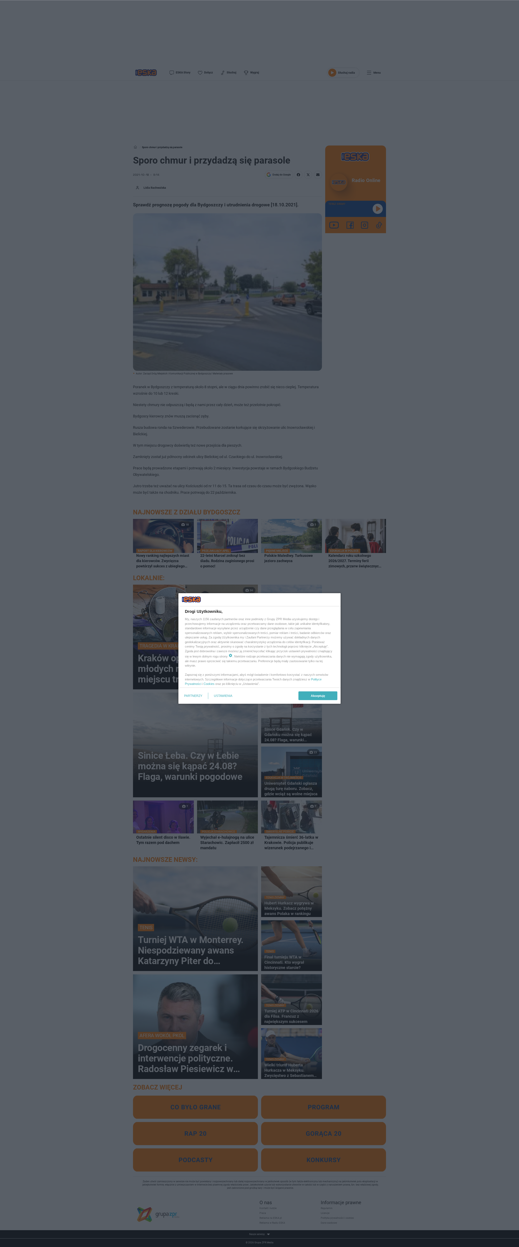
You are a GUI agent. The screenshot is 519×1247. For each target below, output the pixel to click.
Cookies (209, 683)
